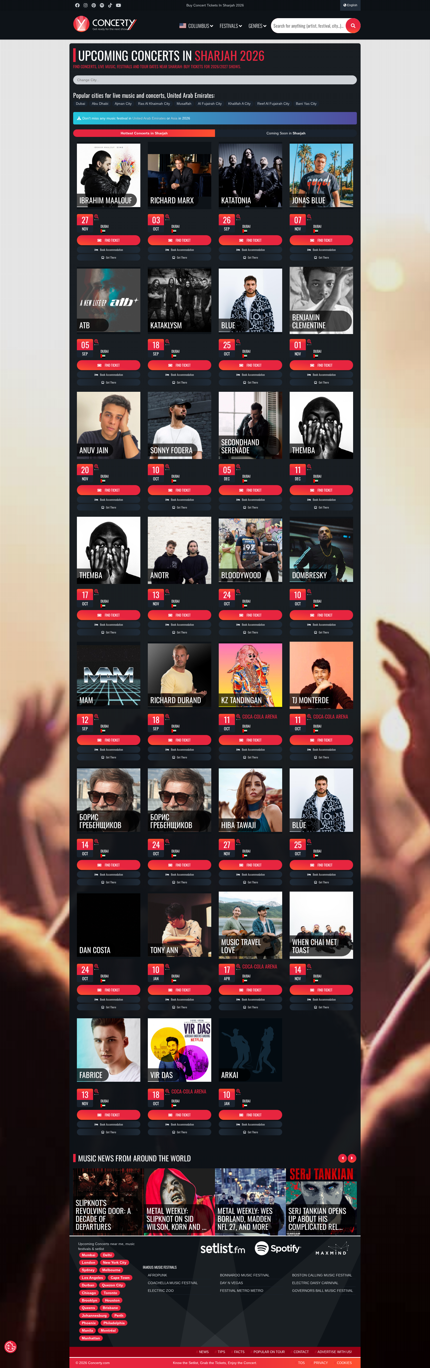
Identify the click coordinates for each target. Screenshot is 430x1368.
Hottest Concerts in (144, 133)
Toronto (110, 1293)
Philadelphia (114, 1323)
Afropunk (157, 1275)
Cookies (344, 1363)
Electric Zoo (161, 1291)
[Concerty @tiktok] (110, 5)
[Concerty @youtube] (118, 5)
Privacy (321, 1363)
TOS (301, 1363)
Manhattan (91, 1338)
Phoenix (89, 1323)
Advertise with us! (335, 1352)
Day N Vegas (231, 1283)
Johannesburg (94, 1315)
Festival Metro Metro (241, 1291)
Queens (88, 1308)
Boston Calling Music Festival (322, 1275)
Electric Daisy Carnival (315, 1283)
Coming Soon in (286, 133)
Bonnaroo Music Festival (244, 1275)
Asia (174, 118)
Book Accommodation (111, 250)
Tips (221, 1352)
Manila (87, 1330)
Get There (110, 257)
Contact (301, 1352)
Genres (256, 25)
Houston (112, 1300)
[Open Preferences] (10, 1347)
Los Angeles (92, 1278)
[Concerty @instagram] (85, 5)
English (351, 5)
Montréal (108, 1330)
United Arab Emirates (149, 118)
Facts (239, 1352)
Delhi (107, 1255)
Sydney (88, 1270)
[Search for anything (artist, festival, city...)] (353, 25)
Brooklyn (89, 1300)
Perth (118, 1315)
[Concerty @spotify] (102, 5)
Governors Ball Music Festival (322, 1291)
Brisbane (110, 1308)
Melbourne (111, 1270)
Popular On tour (269, 1352)
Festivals (229, 25)
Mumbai (88, 1255)
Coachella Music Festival (173, 1283)
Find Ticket (112, 240)
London (88, 1262)
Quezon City (112, 1285)
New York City (114, 1262)
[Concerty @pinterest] (93, 5)
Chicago (89, 1293)
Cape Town (120, 1278)
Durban (88, 1285)
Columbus (198, 25)
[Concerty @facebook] (77, 5)
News (204, 1352)
